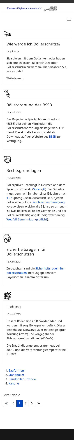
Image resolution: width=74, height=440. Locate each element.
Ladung (13, 306)
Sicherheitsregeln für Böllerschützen (26, 252)
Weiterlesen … (15, 78)
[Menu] (69, 19)
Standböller (16, 375)
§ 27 (9, 198)
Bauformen (16, 370)
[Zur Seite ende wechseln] (38, 403)
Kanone (13, 383)
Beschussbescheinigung (48, 202)
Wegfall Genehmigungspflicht (26, 219)
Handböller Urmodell (22, 379)
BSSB (52, 137)
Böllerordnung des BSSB (29, 104)
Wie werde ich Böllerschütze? (33, 44)
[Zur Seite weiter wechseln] (32, 403)
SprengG (39, 189)
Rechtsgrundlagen (23, 170)
